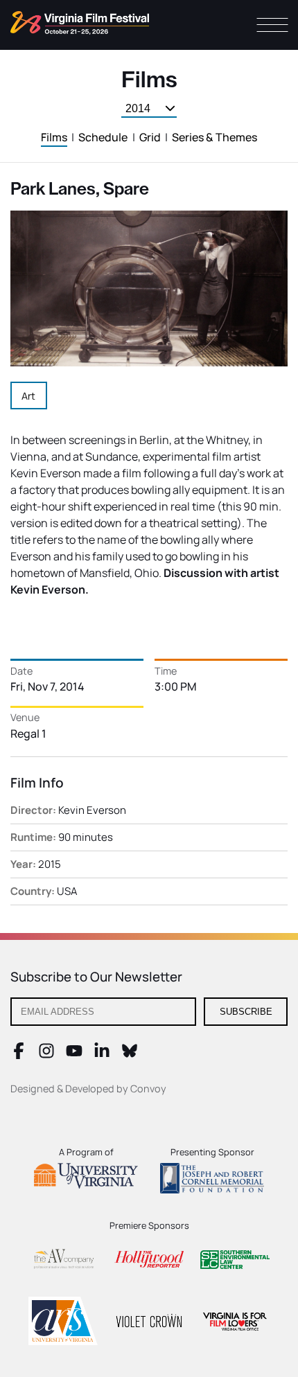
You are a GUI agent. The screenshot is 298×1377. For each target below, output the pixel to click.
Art (28, 395)
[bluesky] (129, 1055)
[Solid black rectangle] (149, 1323)
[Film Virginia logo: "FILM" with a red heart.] (235, 1323)
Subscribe (246, 1011)
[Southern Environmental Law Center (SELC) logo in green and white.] (235, 1261)
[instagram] (46, 1055)
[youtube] (74, 1055)
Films (54, 137)
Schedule (103, 137)
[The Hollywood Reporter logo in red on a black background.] (149, 1261)
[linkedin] (102, 1055)
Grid (150, 137)
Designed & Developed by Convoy (88, 1088)
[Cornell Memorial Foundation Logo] (212, 1180)
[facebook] (18, 1055)
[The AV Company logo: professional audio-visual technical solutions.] (63, 1261)
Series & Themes (214, 137)
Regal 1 (28, 733)
